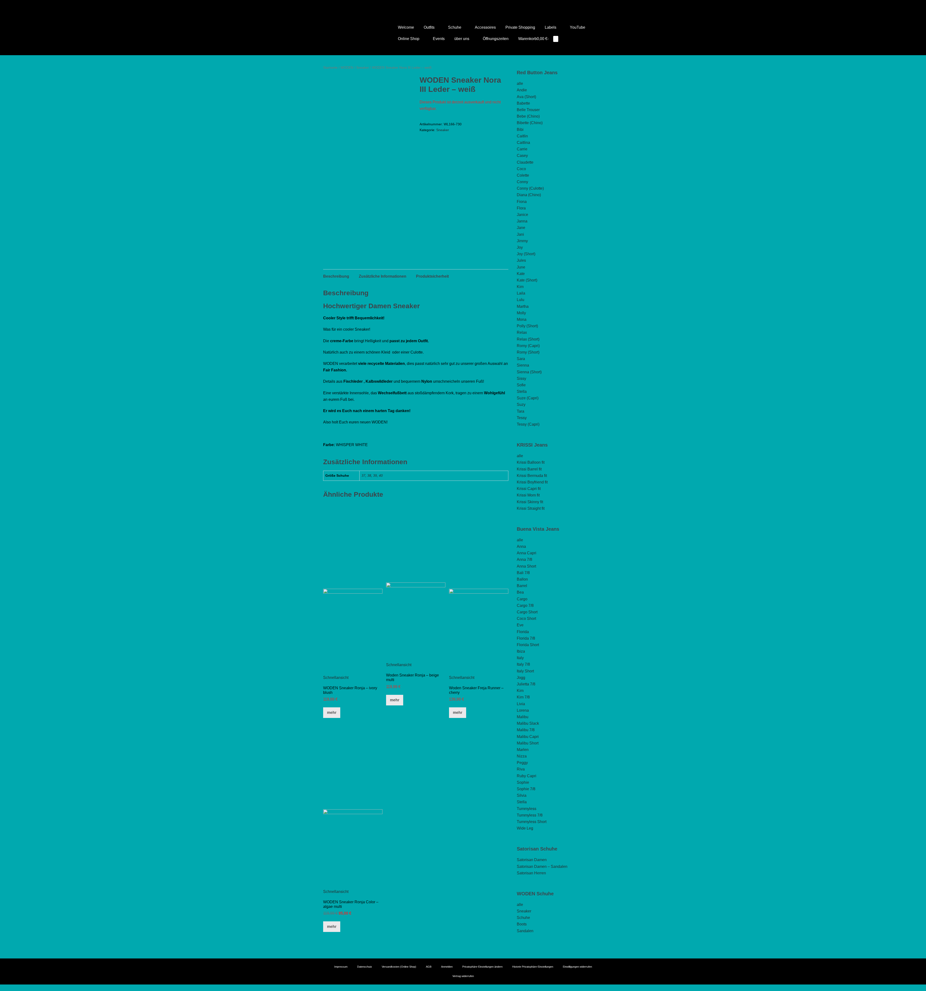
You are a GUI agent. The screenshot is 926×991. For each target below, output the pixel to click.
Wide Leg (525, 828)
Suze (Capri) (527, 398)
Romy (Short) (528, 352)
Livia (521, 704)
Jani (520, 234)
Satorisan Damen (532, 860)
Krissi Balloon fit (531, 462)
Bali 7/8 (523, 573)
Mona (521, 319)
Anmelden (447, 966)
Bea (520, 592)
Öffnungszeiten (496, 39)
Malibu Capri (528, 737)
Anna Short (526, 566)
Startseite (330, 67)
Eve (520, 625)
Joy (520, 247)
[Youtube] (459, 5)
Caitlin (522, 136)
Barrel (522, 586)
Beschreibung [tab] (336, 276)
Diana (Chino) (529, 195)
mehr (331, 712)
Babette (523, 103)
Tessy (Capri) (528, 424)
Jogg (521, 678)
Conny (522, 182)
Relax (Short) (528, 339)
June (521, 267)
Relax (522, 332)
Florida (523, 632)
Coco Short (526, 618)
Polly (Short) (527, 326)
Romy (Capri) (528, 346)
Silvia (521, 795)
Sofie (521, 385)
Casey (522, 156)
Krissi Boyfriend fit (532, 482)
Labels (551, 27)
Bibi (520, 129)
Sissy (521, 378)
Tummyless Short (531, 822)
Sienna (523, 365)
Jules (521, 260)
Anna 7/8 (524, 559)
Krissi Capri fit (529, 489)
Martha (523, 306)
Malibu (522, 717)
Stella (522, 391)
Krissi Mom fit (528, 495)
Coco (521, 169)
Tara (520, 411)
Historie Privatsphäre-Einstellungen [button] (532, 966)
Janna (522, 221)
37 (363, 475)
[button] (569, 38)
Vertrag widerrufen (463, 976)
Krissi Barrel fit (529, 469)
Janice (522, 215)
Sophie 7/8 (526, 789)
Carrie (522, 149)
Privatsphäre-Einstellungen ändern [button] (482, 966)
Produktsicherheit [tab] (432, 276)
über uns (462, 39)
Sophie (523, 782)
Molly (521, 313)
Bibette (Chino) (530, 123)
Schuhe (455, 27)
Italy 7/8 (523, 664)
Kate (521, 274)
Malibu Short (527, 743)
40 (381, 475)
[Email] (467, 5)
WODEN (346, 67)
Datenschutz (364, 966)
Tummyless (526, 809)
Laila (521, 293)
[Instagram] (463, 5)
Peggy (522, 763)
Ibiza (521, 651)
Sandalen (525, 931)
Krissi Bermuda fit (532, 476)
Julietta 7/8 (526, 684)
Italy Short (525, 671)
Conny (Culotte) (530, 188)
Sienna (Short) (529, 372)
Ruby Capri (526, 776)
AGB (428, 966)
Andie (522, 90)
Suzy (521, 404)
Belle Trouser (528, 110)
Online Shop (409, 39)
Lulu (520, 300)
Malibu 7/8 (526, 730)
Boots (522, 924)
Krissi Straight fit (531, 508)
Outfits (430, 27)
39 (375, 475)
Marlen (523, 750)
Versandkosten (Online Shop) (399, 966)
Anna (521, 546)
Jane (521, 228)
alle (520, 83)
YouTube (577, 27)
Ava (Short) (526, 97)
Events (439, 39)
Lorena (523, 710)
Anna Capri (526, 553)
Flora (521, 208)
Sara (521, 359)
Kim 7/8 (523, 697)
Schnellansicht (335, 678)
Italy (520, 658)
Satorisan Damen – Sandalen (542, 866)
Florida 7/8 (526, 638)
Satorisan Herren (531, 873)
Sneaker (362, 67)
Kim (520, 287)
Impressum (340, 966)
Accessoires (485, 27)
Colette (523, 175)
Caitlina (523, 143)
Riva (521, 769)
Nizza (522, 756)
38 (369, 475)
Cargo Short (527, 612)
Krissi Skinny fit (530, 502)
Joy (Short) (526, 254)
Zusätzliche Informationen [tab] (382, 276)
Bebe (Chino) (528, 116)
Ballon (522, 579)
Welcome (406, 27)
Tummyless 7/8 (530, 815)
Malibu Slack (528, 723)
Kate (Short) (527, 280)
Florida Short (528, 645)
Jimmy (522, 241)
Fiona (522, 202)
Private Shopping (520, 27)
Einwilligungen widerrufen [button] (577, 966)
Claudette (525, 162)
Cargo (522, 599)
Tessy (522, 418)
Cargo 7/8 (525, 605)
